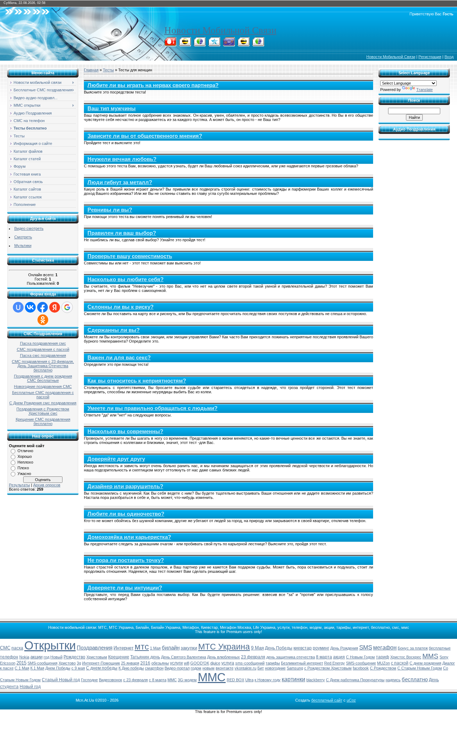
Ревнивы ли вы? (109, 210)
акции (36, 656)
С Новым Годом (360, 657)
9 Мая (257, 648)
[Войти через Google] (67, 307)
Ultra (249, 680)
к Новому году (268, 680)
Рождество (74, 656)
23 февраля (253, 656)
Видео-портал (177, 668)
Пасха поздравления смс (43, 343)
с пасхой (399, 663)
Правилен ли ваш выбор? (121, 233)
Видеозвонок (110, 680)
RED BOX (235, 680)
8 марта (324, 656)
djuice (215, 663)
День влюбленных (223, 657)
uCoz (351, 700)
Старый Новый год (61, 679)
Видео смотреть (29, 228)
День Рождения (344, 648)
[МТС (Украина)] (229, 44)
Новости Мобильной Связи (220, 30)
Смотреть (23, 237)
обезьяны (160, 663)
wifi (186, 663)
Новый (56, 657)
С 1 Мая (22, 668)
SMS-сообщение (361, 663)
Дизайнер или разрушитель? (125, 486)
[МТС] (170, 44)
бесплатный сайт (326, 700)
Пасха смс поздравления (43, 355)
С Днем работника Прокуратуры (355, 680)
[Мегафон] (200, 44)
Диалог (448, 663)
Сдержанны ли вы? (113, 330)
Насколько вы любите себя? (125, 279)
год (46, 657)
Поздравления (94, 648)
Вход (449, 57)
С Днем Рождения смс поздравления (42, 403)
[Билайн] (185, 44)
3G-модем (187, 680)
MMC (172, 680)
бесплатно (415, 679)
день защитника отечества (290, 657)
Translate (424, 89)
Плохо (23, 468)
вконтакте (224, 668)
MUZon (383, 663)
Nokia (24, 657)
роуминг (321, 648)
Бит (260, 668)
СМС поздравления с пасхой (43, 349)
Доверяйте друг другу (116, 459)
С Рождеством (383, 668)
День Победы (278, 648)
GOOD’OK (199, 663)
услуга (227, 663)
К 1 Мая (37, 668)
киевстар (302, 648)
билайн (171, 648)
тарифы (273, 663)
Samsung (295, 668)
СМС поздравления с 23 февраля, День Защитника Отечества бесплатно (43, 365)
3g (79, 663)
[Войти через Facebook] (42, 307)
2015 (21, 663)
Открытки (50, 645)
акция (339, 656)
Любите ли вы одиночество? (125, 514)
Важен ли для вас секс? (119, 357)
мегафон (385, 648)
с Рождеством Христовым (328, 668)
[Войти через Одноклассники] (42, 319)
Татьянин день (145, 656)
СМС (5, 648)
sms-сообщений (250, 663)
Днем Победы (57, 668)
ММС (212, 677)
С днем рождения (425, 663)
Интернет (124, 648)
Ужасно (24, 473)
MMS (430, 656)
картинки (293, 679)
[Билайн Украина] (243, 44)
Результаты (19, 485)
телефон (9, 656)
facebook (361, 668)
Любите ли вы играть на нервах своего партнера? (153, 85)
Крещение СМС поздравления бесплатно (43, 421)
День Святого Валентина (183, 657)
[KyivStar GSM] (214, 44)
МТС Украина (224, 646)
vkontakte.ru (245, 668)
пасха (17, 648)
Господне (89, 680)
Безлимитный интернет (302, 663)
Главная (91, 70)
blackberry (315, 680)
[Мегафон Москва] (258, 44)
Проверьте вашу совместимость (129, 256)
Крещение (118, 656)
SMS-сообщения (42, 663)
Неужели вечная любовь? (121, 159)
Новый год (30, 686)
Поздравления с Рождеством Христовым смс (42, 411)
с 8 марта (157, 680)
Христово (67, 663)
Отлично (25, 451)
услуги (176, 663)
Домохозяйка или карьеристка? (129, 537)
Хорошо (24, 456)
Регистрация (429, 57)
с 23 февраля (135, 680)
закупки (189, 648)
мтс (142, 646)
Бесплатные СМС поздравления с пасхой (43, 394)
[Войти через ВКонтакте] (30, 307)
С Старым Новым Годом (419, 668)
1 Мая (155, 648)
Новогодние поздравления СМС (43, 386)
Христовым (96, 657)
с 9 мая (78, 668)
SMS (365, 647)
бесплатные (440, 648)
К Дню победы (131, 668)
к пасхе (7, 668)
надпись (393, 680)
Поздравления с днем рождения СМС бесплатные (43, 378)
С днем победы (101, 668)
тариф (382, 656)
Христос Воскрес (405, 657)
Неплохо (25, 462)
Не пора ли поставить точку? (125, 560)
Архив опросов (46, 485)
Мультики (22, 245)
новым (208, 668)
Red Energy (334, 663)
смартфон (154, 668)
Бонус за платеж (413, 648)
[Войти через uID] (18, 307)
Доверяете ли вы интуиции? (124, 588)
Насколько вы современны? (125, 431)
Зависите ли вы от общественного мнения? (144, 136)
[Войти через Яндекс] (54, 307)
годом (196, 668)
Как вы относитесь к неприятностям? (136, 381)
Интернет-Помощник (101, 663)
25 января (130, 663)
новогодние (275, 668)
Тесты (108, 70)
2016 (145, 663)
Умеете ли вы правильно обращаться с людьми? (152, 408)
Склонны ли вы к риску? (120, 307)
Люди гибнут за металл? (119, 182)
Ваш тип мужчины (111, 108)
